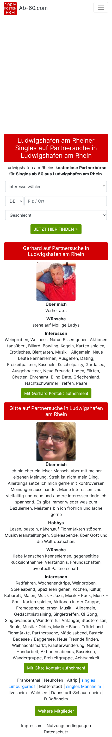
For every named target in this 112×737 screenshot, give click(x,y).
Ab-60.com (33, 8)
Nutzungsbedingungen (69, 725)
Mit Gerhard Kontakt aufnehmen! (56, 393)
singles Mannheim (83, 686)
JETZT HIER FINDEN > (56, 229)
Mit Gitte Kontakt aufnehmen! (56, 667)
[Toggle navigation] (101, 7)
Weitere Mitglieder (56, 711)
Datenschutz (56, 731)
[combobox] (56, 186)
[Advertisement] (56, 75)
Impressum (31, 725)
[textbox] (56, 186)
